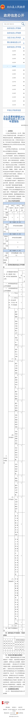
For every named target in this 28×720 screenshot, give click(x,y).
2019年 (14, 74)
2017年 (14, 81)
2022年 (14, 62)
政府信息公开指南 (14, 28)
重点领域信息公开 (14, 42)
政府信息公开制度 (14, 33)
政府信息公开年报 (14, 47)
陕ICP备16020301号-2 (14, 716)
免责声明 (20, 707)
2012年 (14, 101)
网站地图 (8, 707)
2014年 (14, 93)
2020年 (14, 70)
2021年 (14, 66)
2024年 (14, 54)
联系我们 (14, 707)
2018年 (14, 77)
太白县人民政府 (16, 6)
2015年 (14, 89)
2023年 (14, 58)
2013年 (14, 97)
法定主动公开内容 (14, 38)
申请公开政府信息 (14, 110)
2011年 (14, 104)
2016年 (14, 85)
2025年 (14, 51)
